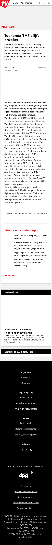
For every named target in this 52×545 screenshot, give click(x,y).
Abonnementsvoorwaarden (26, 502)
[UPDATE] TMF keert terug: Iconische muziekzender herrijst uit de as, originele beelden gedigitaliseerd (30, 245)
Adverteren (26, 377)
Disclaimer (26, 486)
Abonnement (27, 3)
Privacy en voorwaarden (26, 408)
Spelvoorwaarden (26, 497)
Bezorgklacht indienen (25, 428)
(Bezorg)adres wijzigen (26, 434)
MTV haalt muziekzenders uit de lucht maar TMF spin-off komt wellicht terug (29, 262)
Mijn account (26, 397)
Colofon (26, 383)
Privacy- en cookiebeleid (26, 491)
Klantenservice (26, 423)
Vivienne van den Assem (17, 329)
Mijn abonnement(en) (26, 403)
